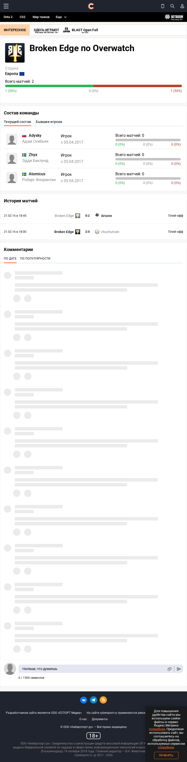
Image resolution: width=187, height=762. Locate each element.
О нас (83, 719)
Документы (100, 719)
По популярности (35, 258)
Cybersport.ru (83, 755)
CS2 (22, 17)
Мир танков (41, 17)
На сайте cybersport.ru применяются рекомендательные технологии (134, 713)
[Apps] (163, 6)
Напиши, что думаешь (39, 669)
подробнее (157, 729)
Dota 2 (8, 17)
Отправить (179, 669)
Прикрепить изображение (169, 669)
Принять (166, 755)
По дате (10, 258)
